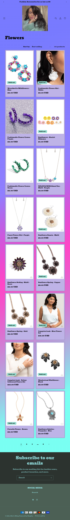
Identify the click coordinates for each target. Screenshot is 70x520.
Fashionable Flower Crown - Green (19, 187)
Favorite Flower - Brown (18, 429)
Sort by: (26, 47)
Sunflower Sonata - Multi (48, 235)
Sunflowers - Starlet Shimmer (46, 138)
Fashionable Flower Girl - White (48, 89)
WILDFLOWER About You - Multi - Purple (49, 187)
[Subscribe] (51, 477)
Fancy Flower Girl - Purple (18, 235)
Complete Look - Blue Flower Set (50, 332)
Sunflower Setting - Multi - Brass (18, 283)
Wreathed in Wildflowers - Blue (19, 89)
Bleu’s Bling (14, 516)
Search (35, 492)
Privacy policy (40, 516)
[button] (4, 18)
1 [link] (21, 444)
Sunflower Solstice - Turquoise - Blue (46, 430)
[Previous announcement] (3, 2)
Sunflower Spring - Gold (18, 331)
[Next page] (49, 444)
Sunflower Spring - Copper (49, 282)
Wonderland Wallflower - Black (49, 381)
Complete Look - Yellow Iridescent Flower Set (17, 381)
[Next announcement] (66, 2)
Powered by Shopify (26, 516)
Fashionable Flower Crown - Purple (19, 138)
